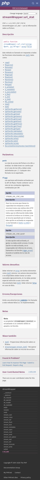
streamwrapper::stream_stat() (16, 347)
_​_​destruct (7, 395)
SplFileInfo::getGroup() (13, 119)
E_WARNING (23, 300)
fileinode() (9, 67)
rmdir (5, 412)
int (11, 47)
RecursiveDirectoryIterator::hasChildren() (20, 146)
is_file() (7, 94)
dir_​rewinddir (8, 405)
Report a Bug (18, 365)
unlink (6, 449)
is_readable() (10, 89)
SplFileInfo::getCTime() (13, 126)
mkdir (5, 407)
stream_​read (8, 432)
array (24, 47)
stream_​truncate (9, 444)
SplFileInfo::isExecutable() (14, 136)
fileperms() (9, 65)
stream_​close (8, 417)
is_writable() (9, 87)
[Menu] (37, 3)
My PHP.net (8, 473)
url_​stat (6, 452)
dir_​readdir (7, 403)
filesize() (8, 70)
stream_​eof (7, 420)
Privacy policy (26, 477)
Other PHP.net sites (11, 477)
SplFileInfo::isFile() (11, 139)
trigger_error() (27, 250)
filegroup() (9, 75)
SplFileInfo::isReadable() (14, 134)
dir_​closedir (7, 398)
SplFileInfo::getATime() (13, 121)
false (29, 47)
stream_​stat (8, 439)
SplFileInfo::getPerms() (13, 109)
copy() (7, 63)
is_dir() (7, 97)
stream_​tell (7, 442)
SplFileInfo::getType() (12, 129)
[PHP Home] (6, 3)
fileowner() (9, 72)
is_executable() (10, 92)
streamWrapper (8, 389)
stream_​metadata (9, 427)
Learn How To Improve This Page (14, 363)
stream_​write (8, 447)
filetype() (8, 85)
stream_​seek (8, 434)
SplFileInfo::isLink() (12, 143)
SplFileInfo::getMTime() (13, 124)
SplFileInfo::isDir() (11, 141)
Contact (18, 473)
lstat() (7, 104)
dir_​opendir (7, 400)
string (28, 44)
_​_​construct (7, 393)
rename (6, 410)
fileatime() (9, 77)
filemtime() (9, 80)
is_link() (8, 99)
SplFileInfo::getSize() (12, 114)
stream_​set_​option (10, 437)
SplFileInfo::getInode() (13, 112)
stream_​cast (8, 415)
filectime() (9, 82)
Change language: (16, 13)
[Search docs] (33, 3)
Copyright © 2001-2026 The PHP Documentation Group (15, 465)
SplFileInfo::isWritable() (13, 131)
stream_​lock (8, 425)
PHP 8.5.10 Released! (20, 8)
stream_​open (8, 430)
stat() (28, 55)
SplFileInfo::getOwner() (13, 116)
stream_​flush (8, 422)
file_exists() (9, 102)
